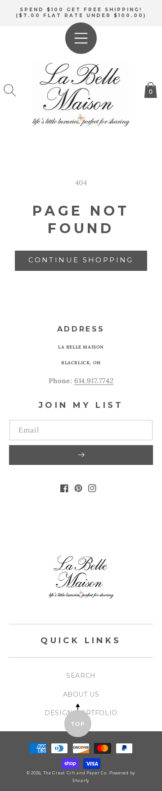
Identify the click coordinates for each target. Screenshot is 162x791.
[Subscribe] (81, 455)
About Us (81, 694)
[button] (10, 90)
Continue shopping (80, 260)
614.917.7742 (93, 380)
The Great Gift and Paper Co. (75, 773)
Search (81, 676)
